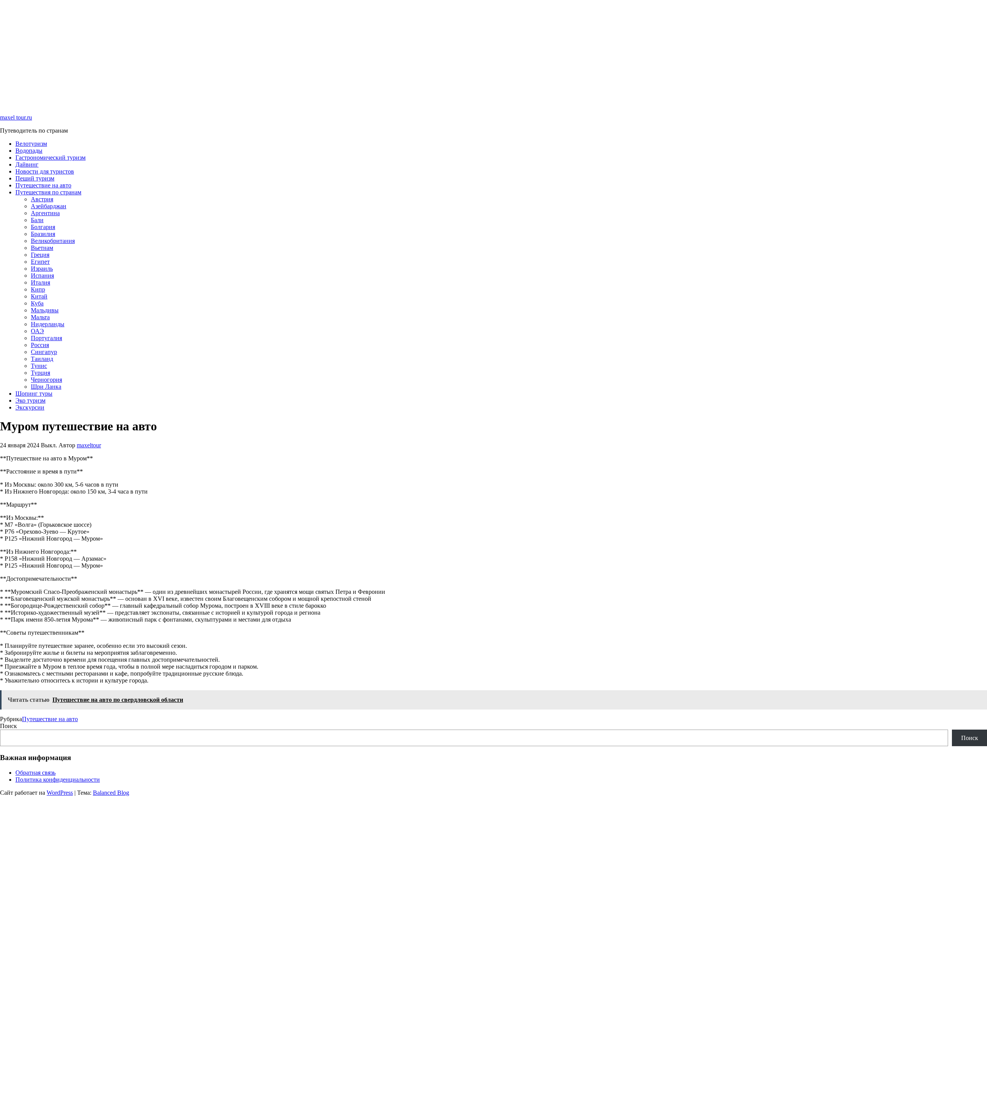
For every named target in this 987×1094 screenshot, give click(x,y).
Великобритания (53, 241)
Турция (40, 372)
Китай (39, 296)
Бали (37, 220)
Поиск (8, 726)
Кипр (38, 289)
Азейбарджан (48, 206)
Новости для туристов (44, 171)
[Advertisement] (231, 54)
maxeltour (89, 445)
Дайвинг (27, 164)
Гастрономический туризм (50, 157)
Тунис (39, 365)
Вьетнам (42, 247)
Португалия (46, 338)
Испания (42, 275)
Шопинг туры (33, 393)
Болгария (43, 227)
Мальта (40, 317)
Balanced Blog (111, 792)
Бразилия (43, 234)
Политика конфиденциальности (57, 779)
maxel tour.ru (16, 117)
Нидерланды (47, 324)
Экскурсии (29, 407)
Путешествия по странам (48, 192)
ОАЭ (37, 331)
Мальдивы (45, 310)
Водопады (28, 150)
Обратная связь (35, 772)
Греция (40, 254)
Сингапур (44, 352)
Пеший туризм (34, 178)
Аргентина (45, 213)
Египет (40, 261)
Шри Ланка (46, 386)
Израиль (42, 268)
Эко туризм (30, 400)
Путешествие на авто (43, 185)
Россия (40, 345)
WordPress (60, 792)
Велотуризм (31, 143)
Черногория (46, 379)
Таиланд (42, 359)
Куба (37, 303)
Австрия (42, 199)
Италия (40, 282)
